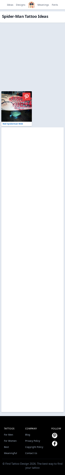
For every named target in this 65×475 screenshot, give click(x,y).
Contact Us (31, 453)
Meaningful (10, 453)
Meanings (43, 4)
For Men (8, 434)
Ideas (10, 4)
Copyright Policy (34, 447)
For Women (10, 440)
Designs (20, 4)
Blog (27, 434)
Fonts (55, 4)
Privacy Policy (32, 440)
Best (6, 447)
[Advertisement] (32, 55)
